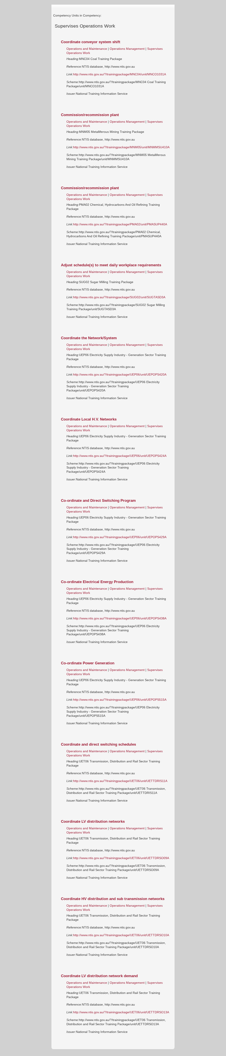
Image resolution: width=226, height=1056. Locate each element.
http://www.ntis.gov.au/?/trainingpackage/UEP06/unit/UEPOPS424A (119, 456)
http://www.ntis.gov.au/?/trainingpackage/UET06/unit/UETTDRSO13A (121, 1012)
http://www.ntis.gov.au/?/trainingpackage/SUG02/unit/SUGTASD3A (119, 297)
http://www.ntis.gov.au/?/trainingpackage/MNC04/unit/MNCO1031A (119, 74)
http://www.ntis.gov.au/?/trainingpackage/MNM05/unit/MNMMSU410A (121, 147)
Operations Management (127, 48)
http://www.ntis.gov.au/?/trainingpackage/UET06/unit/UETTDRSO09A (121, 858)
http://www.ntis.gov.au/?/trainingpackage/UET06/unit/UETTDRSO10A (121, 935)
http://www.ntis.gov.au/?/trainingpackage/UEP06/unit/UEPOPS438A (119, 618)
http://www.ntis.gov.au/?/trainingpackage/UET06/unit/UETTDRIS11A (120, 781)
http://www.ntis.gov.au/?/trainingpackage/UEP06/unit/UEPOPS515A (119, 699)
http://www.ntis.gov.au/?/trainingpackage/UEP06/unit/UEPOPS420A (119, 374)
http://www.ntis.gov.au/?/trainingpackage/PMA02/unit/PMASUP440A (120, 224)
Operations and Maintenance (86, 48)
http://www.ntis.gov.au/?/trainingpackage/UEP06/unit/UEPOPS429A (119, 537)
